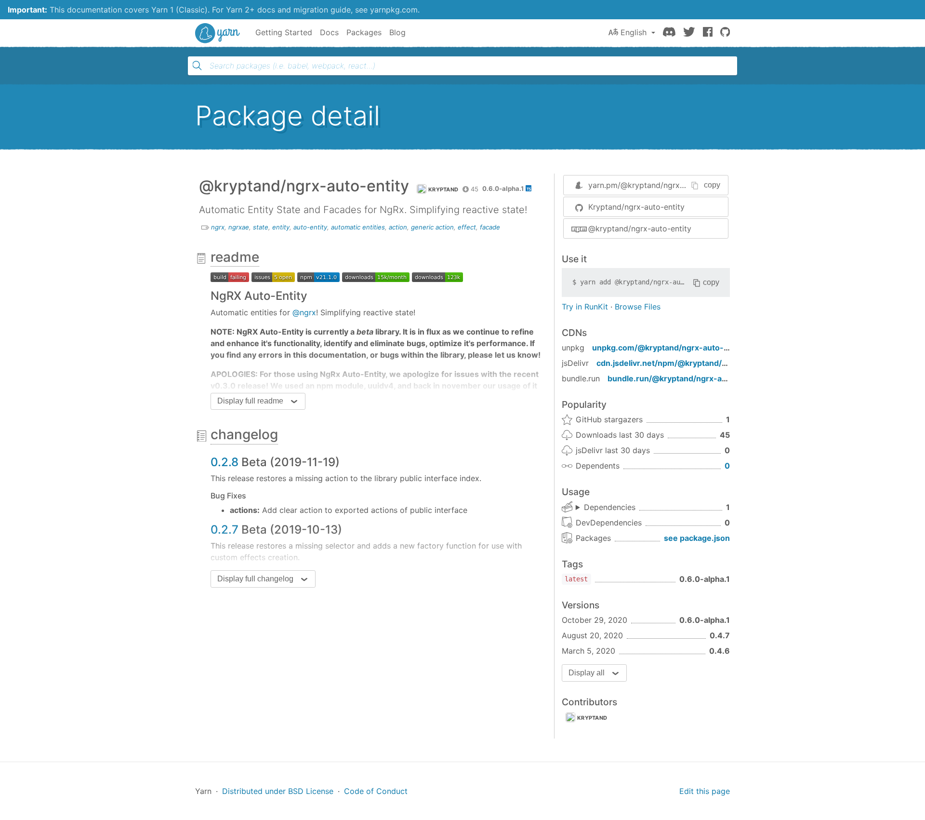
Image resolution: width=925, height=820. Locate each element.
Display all (586, 673)
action (398, 227)
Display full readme (250, 401)
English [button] (633, 32)
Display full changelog (255, 579)
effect (467, 227)
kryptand (592, 717)
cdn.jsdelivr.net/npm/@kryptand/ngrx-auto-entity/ (692, 363)
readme (235, 257)
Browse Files (638, 306)
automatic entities (358, 227)
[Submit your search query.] (197, 65)
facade (490, 227)
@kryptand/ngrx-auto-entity (639, 228)
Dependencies (609, 507)
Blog (397, 32)
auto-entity (310, 227)
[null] (230, 276)
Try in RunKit (585, 306)
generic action (432, 227)
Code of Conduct (376, 791)
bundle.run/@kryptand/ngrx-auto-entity (684, 378)
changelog (244, 434)
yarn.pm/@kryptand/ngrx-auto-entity (656, 185)
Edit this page (704, 791)
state (260, 227)
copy (712, 185)
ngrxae (238, 227)
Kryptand (443, 189)
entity (281, 227)
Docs (329, 32)
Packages (364, 32)
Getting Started (283, 32)
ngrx (218, 227)
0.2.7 (224, 530)
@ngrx (304, 312)
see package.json (697, 538)
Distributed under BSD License (277, 791)
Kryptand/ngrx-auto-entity (636, 207)
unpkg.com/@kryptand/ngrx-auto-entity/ (670, 347)
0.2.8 (224, 462)
